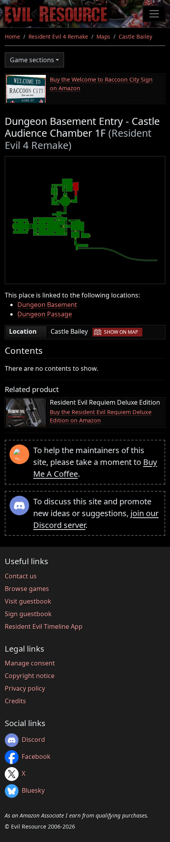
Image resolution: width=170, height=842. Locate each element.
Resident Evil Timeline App (44, 626)
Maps (103, 36)
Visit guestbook (28, 601)
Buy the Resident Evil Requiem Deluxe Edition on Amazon (100, 416)
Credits (15, 701)
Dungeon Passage (44, 314)
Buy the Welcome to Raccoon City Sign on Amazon (101, 84)
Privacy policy (25, 688)
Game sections (32, 60)
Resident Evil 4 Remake (58, 36)
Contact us (21, 576)
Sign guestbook (28, 614)
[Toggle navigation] (154, 14)
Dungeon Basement (47, 304)
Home (12, 36)
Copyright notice (30, 675)
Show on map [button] (121, 332)
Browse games (27, 588)
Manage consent (30, 663)
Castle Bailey (135, 36)
